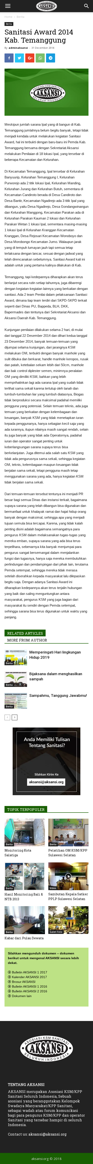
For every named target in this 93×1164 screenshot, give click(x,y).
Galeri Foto (56, 931)
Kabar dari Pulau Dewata (24, 938)
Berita (20, 17)
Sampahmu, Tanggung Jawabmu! (58, 695)
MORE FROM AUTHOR (27, 640)
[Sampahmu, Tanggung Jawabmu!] (16, 701)
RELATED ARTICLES (25, 633)
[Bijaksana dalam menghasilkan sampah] (16, 679)
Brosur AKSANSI (23, 982)
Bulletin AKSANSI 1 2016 (29, 986)
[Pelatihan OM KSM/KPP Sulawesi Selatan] (68, 832)
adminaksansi (18, 47)
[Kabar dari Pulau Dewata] (25, 920)
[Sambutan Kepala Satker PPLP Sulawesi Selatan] (68, 876)
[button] (86, 6)
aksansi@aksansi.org (47, 1134)
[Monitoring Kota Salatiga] (25, 832)
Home (8, 17)
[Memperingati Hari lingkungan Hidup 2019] (16, 657)
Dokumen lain (22, 996)
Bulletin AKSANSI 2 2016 (29, 991)
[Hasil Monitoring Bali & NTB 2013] (25, 876)
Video (53, 888)
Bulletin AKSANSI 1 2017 (29, 972)
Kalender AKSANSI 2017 (29, 977)
